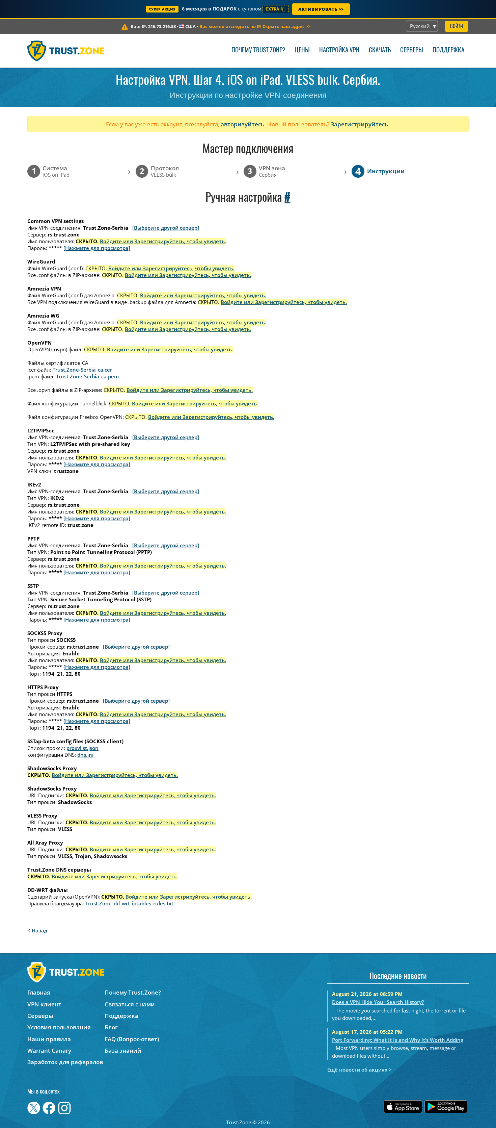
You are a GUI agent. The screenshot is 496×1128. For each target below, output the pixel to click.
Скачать (380, 50)
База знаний (123, 1050)
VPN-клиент (44, 1004)
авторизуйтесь (242, 124)
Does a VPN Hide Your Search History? (378, 1002)
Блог (111, 1027)
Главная (38, 992)
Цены (302, 50)
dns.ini (85, 754)
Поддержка (448, 50)
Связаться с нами (130, 1004)
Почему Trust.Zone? (258, 50)
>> (254, 26)
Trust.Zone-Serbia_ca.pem (87, 376)
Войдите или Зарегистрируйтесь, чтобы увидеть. (163, 241)
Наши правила (49, 1039)
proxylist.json (82, 748)
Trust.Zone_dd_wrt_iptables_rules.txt (129, 903)
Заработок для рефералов (65, 1062)
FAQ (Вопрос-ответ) (132, 1039)
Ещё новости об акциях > (359, 1069)
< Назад (37, 930)
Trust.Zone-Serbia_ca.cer (82, 369)
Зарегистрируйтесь (359, 124)
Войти (456, 26)
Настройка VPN (339, 50)
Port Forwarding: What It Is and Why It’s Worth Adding (397, 1039)
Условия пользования (59, 1027)
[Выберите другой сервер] (165, 227)
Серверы (411, 50)
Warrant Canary (49, 1050)
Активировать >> (321, 9)
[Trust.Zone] (65, 50)
